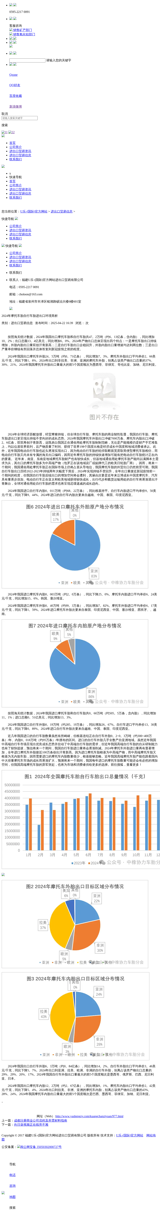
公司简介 (15, 147)
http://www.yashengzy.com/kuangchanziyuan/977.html (89, 1116)
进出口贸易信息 (20, 155)
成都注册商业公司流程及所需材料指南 (40, 1120)
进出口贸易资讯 (20, 151)
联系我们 (15, 159)
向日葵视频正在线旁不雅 (31, 1124)
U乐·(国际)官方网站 (33, 211)
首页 (12, 143)
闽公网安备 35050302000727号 (41, 1147)
